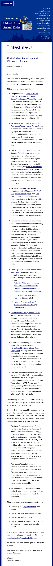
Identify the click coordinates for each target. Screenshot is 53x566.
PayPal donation (29, 507)
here (39, 177)
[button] (7, 3)
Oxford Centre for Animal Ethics (17, 23)
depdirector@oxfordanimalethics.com (22, 538)
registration (32, 437)
